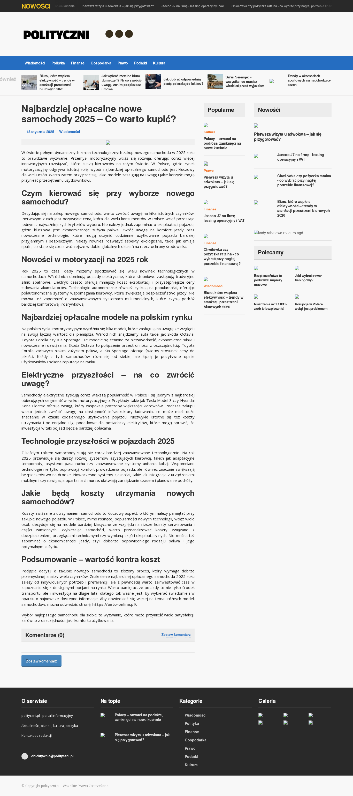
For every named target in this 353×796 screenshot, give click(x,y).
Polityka (58, 62)
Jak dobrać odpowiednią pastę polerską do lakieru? (183, 81)
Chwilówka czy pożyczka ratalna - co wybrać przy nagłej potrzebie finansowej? (281, 6)
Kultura (159, 62)
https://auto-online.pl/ (114, 604)
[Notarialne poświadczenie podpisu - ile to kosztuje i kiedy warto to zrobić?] (294, 722)
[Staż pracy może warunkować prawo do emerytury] (320, 722)
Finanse (78, 62)
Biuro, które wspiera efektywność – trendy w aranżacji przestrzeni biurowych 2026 (57, 82)
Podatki (140, 62)
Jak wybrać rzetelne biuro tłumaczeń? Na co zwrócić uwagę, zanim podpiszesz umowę (121, 82)
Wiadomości (35, 62)
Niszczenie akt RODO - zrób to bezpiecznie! (270, 306)
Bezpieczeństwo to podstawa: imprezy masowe (268, 280)
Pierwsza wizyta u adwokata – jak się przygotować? (112, 6)
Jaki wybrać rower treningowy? (308, 277)
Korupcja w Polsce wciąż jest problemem (311, 306)
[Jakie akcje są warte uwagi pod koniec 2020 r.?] (294, 714)
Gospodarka (101, 62)
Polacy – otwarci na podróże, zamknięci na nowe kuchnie (222, 143)
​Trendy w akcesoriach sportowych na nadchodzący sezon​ (309, 80)
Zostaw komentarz (176, 634)
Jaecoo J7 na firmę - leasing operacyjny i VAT (187, 6)
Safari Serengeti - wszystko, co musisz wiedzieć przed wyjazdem (245, 81)
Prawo (123, 62)
